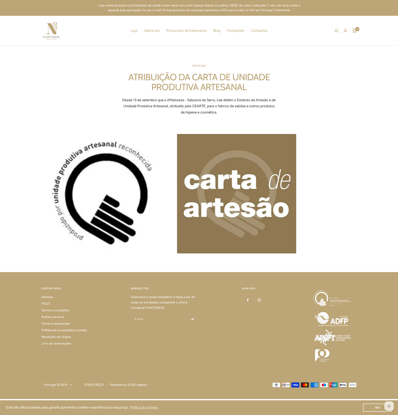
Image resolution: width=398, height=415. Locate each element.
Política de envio (52, 317)
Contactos (259, 30)
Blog (216, 30)
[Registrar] (192, 319)
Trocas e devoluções (55, 323)
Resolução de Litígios (56, 337)
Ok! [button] (377, 407)
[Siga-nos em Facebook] (248, 300)
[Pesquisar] (337, 31)
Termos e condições (55, 310)
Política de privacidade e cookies (64, 330)
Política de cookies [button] (144, 407)
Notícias (47, 297)
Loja (134, 30)
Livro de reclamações (56, 343)
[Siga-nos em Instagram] (259, 300)
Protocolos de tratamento (186, 30)
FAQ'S (45, 303)
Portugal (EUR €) (56, 385)
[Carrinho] (354, 31)
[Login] (345, 30)
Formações (235, 30)
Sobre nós (152, 30)
